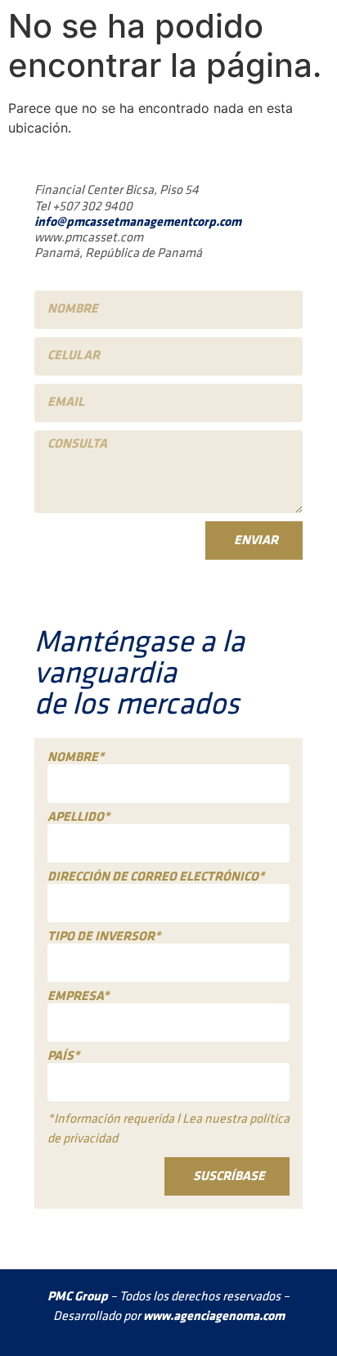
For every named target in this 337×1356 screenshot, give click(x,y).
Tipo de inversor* (103, 937)
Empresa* (78, 996)
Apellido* (78, 817)
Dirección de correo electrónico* (155, 877)
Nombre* (75, 757)
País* (63, 1056)
